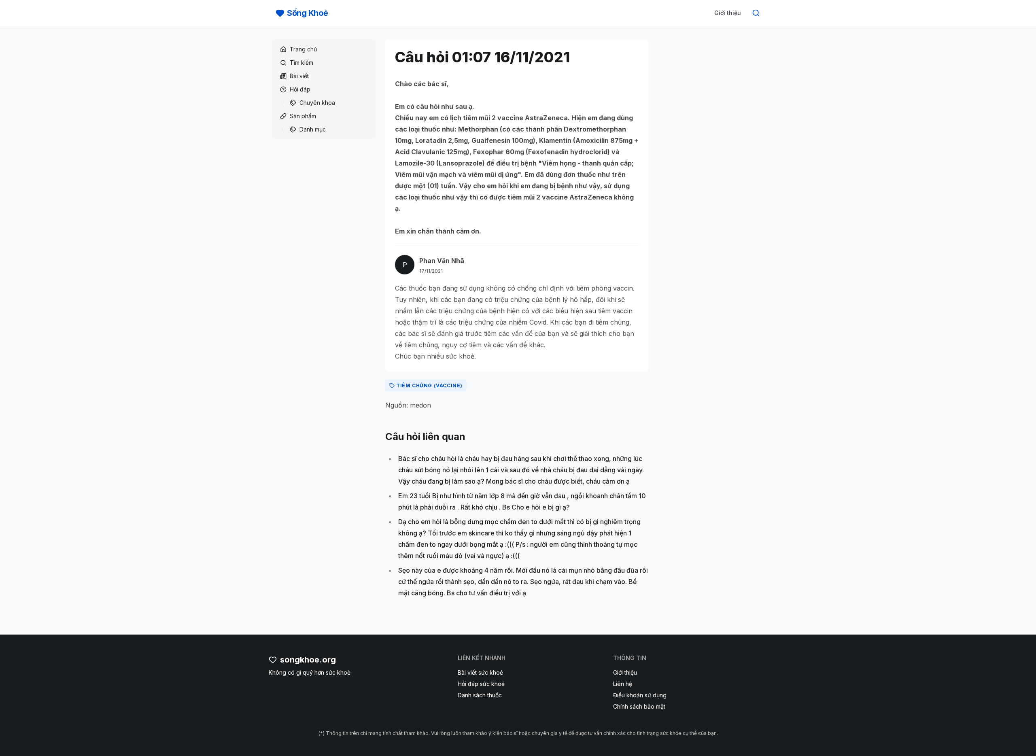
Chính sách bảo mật (639, 706)
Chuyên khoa (317, 102)
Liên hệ (622, 683)
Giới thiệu (727, 12)
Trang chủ (303, 49)
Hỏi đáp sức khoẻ (481, 683)
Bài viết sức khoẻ (480, 672)
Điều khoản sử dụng (640, 695)
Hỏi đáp (300, 89)
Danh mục (312, 129)
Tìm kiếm (301, 62)
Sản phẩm (303, 116)
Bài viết (299, 75)
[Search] (756, 13)
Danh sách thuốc (480, 695)
